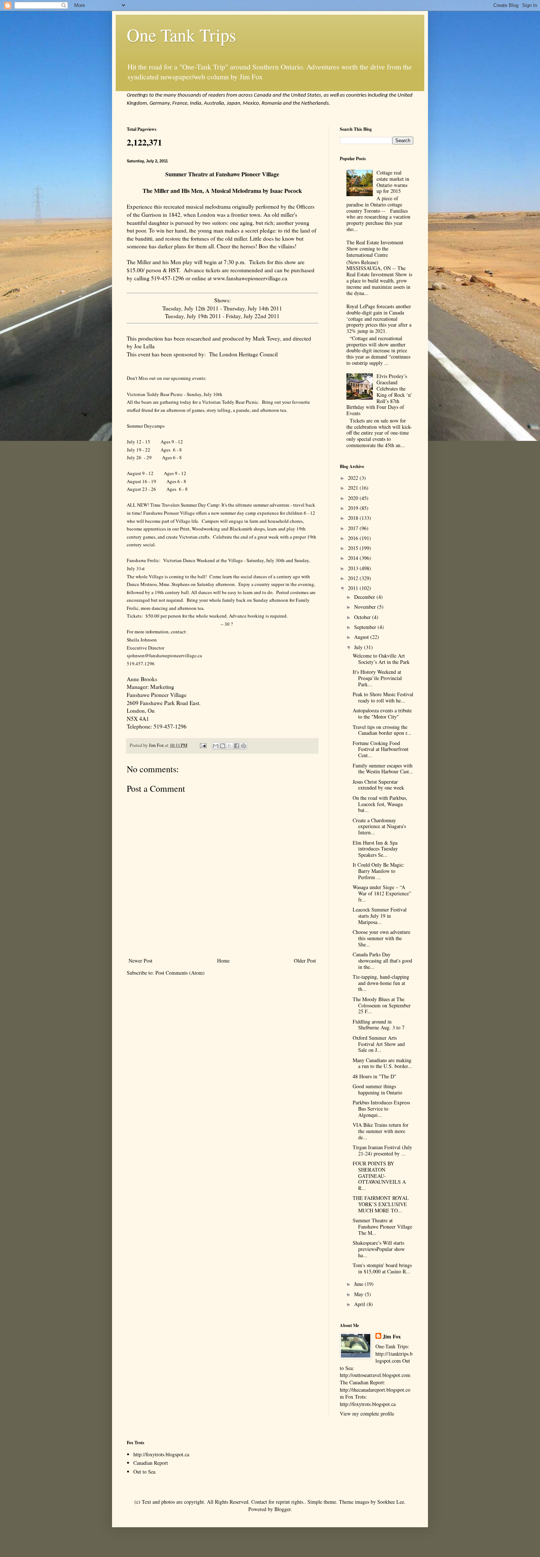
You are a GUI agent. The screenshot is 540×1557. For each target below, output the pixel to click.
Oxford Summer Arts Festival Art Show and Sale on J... (379, 1044)
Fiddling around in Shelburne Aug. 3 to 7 (378, 1024)
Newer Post (140, 960)
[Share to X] (229, 745)
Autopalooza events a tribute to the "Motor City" (382, 713)
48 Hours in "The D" (374, 1076)
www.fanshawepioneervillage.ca (250, 278)
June (359, 1283)
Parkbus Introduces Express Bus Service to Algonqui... (381, 1108)
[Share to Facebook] (236, 745)
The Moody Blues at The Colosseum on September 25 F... (382, 1005)
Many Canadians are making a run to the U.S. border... (382, 1063)
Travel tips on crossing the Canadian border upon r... (382, 730)
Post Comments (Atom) (180, 972)
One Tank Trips (181, 34)
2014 (354, 557)
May (359, 1294)
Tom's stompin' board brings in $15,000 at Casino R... (382, 1268)
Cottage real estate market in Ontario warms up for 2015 (393, 181)
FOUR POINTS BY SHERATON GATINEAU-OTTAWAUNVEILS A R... (379, 1175)
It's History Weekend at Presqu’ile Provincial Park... (377, 678)
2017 (354, 528)
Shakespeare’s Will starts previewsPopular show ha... (379, 1249)
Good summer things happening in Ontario (377, 1089)
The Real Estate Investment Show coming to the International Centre (374, 248)
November (365, 606)
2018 (354, 517)
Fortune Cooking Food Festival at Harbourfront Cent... (380, 749)
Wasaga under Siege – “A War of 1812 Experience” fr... (382, 893)
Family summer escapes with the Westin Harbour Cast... (383, 768)
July (359, 647)
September (366, 626)
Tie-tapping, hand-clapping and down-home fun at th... (381, 983)
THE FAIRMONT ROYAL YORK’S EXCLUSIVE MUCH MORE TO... (381, 1204)
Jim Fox (392, 1336)
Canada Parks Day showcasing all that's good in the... (382, 960)
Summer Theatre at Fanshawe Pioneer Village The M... (382, 1226)
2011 (354, 588)
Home (223, 960)
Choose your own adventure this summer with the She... (381, 938)
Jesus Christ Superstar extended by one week (378, 784)
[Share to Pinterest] (243, 745)
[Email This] (215, 745)
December (365, 596)
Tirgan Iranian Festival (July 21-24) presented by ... (382, 1150)
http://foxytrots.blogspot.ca (161, 1454)
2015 (354, 547)
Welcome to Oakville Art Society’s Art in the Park (381, 658)
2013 (354, 568)
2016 (354, 538)
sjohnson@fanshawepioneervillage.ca (164, 655)
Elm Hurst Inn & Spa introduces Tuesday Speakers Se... (375, 849)
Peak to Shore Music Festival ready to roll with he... (383, 697)
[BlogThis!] (222, 745)
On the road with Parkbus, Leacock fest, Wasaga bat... (380, 804)
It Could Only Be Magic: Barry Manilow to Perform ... (378, 871)
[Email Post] (203, 745)
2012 (354, 578)
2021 (354, 487)
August (362, 636)
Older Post (305, 960)
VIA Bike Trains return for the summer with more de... (380, 1131)
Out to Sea (144, 1471)
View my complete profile (367, 1413)
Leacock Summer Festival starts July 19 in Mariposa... (380, 915)
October (363, 617)
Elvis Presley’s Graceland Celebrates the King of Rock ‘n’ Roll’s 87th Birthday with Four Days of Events (379, 395)
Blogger (282, 1509)
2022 (354, 477)
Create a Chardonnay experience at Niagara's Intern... (379, 826)
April (360, 1304)
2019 (354, 507)
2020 (354, 498)
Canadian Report (150, 1462)
